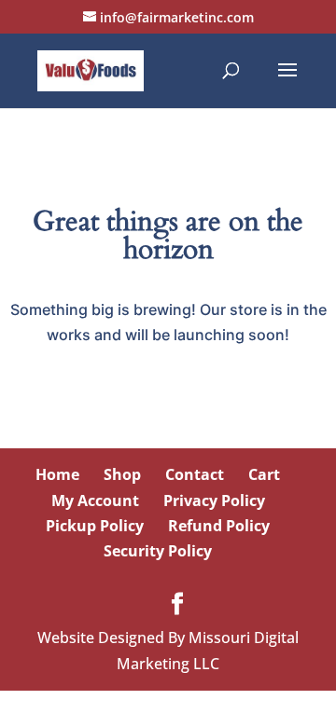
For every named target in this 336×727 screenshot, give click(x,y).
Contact (194, 474)
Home (57, 474)
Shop (122, 474)
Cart (264, 474)
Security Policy (158, 551)
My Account (95, 500)
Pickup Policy (95, 525)
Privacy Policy (214, 500)
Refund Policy (219, 525)
